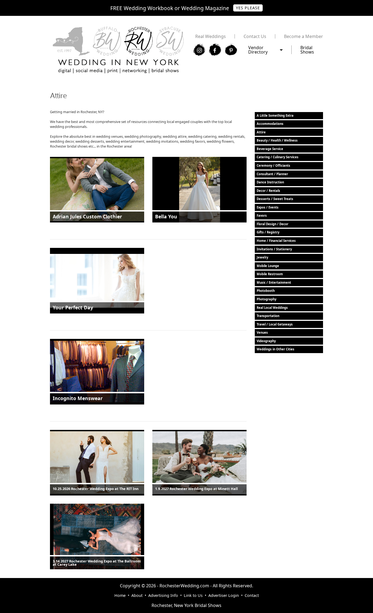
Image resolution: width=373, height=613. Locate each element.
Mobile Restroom (270, 274)
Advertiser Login (223, 595)
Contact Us (255, 36)
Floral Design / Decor (272, 224)
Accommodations (270, 124)
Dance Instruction (270, 182)
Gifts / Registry (268, 232)
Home (120, 595)
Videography (266, 341)
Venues (262, 332)
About (137, 595)
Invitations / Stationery (274, 249)
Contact (252, 595)
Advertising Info (163, 595)
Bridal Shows (307, 49)
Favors (262, 215)
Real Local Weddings (272, 308)
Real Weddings (210, 36)
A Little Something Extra (275, 115)
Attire (261, 132)
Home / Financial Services (276, 241)
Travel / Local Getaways (275, 324)
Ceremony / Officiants (273, 165)
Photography (266, 299)
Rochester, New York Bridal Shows (186, 605)
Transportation (268, 316)
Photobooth (266, 291)
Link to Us (193, 595)
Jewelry (262, 257)
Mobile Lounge (268, 266)
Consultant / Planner (272, 174)
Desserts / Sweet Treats (275, 199)
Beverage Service (270, 149)
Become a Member (303, 36)
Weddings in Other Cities (275, 349)
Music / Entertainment (274, 282)
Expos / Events (268, 207)
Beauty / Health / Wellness (277, 140)
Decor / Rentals (268, 191)
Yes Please (248, 7)
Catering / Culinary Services (277, 157)
